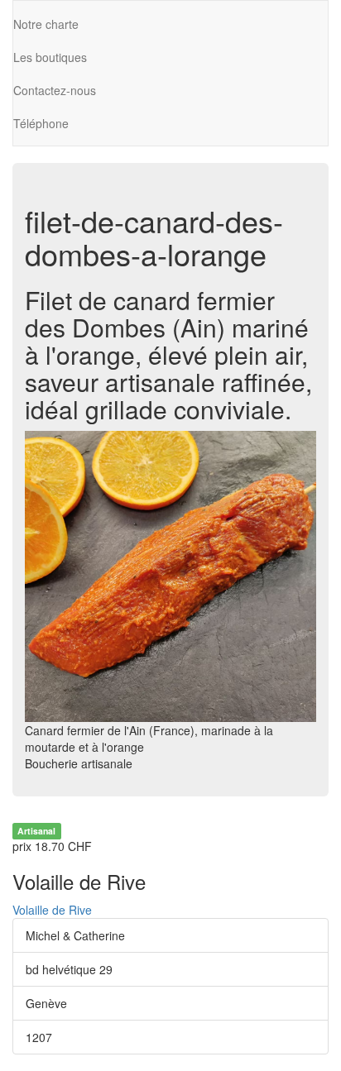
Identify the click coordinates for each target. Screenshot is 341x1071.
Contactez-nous (54, 90)
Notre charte (46, 24)
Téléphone (41, 123)
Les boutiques (50, 57)
